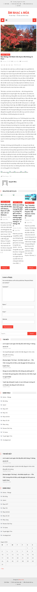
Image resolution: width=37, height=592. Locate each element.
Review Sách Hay (7, 428)
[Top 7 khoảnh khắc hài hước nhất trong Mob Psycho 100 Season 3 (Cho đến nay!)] (30, 197)
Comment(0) (24, 61)
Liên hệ (18, 6)
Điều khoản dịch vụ (28, 4)
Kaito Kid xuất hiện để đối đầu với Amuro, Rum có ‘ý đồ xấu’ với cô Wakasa (6, 209)
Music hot (21, 580)
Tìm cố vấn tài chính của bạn (6, 268)
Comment (5, 287)
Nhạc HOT (5, 409)
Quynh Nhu (16, 61)
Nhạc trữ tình (6, 417)
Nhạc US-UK (6, 420)
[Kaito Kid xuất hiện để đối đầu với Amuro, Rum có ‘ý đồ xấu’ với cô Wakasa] (6, 197)
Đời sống (5, 401)
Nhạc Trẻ (5, 413)
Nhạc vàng (5, 424)
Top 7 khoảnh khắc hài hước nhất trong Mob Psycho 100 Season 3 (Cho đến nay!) (30, 210)
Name (4, 304)
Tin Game (5, 432)
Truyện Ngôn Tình (7, 436)
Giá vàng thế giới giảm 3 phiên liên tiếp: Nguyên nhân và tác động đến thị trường (18, 353)
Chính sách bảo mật (16, 4)
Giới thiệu (6, 4)
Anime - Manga (5, 54)
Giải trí (4, 405)
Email (4, 312)
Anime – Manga (7, 397)
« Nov (2, 569)
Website (5, 319)
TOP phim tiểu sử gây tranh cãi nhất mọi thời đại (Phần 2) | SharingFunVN (32, 268)
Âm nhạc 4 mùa (18, 13)
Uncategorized (7, 440)
